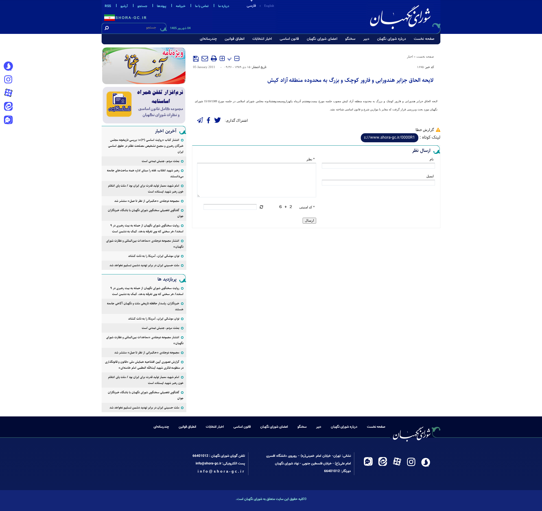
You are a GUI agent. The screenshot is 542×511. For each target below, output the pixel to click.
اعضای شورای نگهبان (322, 39)
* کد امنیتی (307, 207)
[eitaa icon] (8, 107)
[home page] (404, 16)
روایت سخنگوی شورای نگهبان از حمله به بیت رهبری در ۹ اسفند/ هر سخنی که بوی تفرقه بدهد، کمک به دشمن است (146, 228)
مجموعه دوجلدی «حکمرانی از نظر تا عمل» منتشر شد (146, 200)
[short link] (389, 137)
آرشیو (124, 6)
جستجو (142, 6)
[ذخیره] (196, 58)
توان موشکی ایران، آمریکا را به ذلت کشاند (153, 256)
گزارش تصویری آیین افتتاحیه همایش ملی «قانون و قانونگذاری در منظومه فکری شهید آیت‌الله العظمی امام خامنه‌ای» (144, 364)
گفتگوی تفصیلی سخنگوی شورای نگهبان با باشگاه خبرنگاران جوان (145, 213)
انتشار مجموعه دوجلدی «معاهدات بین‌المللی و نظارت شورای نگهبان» (144, 243)
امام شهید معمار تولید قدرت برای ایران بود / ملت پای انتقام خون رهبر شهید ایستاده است (145, 188)
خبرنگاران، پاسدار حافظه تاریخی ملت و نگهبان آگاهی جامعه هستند (145, 306)
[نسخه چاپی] (214, 58)
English (269, 5)
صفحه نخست (424, 39)
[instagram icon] (8, 80)
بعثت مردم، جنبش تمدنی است (160, 161)
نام (432, 159)
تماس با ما (202, 6)
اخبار (410, 56)
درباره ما (223, 6)
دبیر (366, 39)
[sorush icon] (8, 66)
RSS (108, 6)
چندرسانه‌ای (208, 39)
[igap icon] (8, 120)
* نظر (311, 159)
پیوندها (161, 6)
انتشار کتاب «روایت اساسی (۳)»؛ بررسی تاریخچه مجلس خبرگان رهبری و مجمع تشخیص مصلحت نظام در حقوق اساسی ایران (145, 145)
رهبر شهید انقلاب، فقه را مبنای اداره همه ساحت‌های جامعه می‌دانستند (145, 173)
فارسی (251, 6)
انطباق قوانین (234, 39)
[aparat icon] (8, 93)
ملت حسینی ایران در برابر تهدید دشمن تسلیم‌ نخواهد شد (144, 265)
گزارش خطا (425, 130)
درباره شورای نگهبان (391, 39)
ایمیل (430, 176)
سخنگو (350, 39)
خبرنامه (180, 6)
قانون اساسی (289, 39)
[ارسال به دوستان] (205, 58)
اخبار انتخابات (262, 39)
